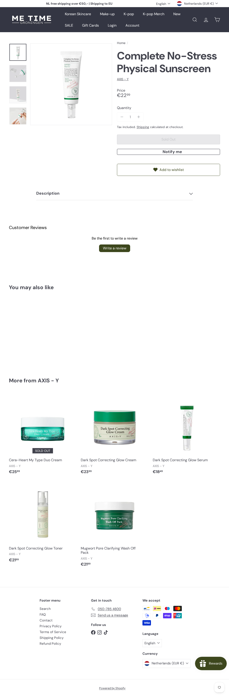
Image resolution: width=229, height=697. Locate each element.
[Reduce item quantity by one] (122, 117)
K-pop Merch (153, 14)
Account (132, 25)
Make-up (107, 14)
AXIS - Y (48, 380)
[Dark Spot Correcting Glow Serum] (186, 436)
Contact (46, 620)
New (176, 14)
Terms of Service (53, 632)
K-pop (129, 14)
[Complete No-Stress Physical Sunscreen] (24, 331)
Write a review (114, 248)
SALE (69, 25)
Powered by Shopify (112, 688)
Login (112, 25)
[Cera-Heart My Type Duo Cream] (42, 436)
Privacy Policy (50, 626)
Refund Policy (50, 643)
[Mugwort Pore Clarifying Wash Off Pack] (114, 526)
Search (45, 608)
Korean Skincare (78, 14)
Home (121, 43)
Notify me (172, 151)
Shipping (143, 127)
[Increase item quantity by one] (138, 117)
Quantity (124, 108)
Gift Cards (90, 25)
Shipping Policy (52, 638)
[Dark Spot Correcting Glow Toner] (42, 524)
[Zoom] (71, 84)
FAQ (43, 614)
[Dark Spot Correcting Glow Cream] (114, 436)
